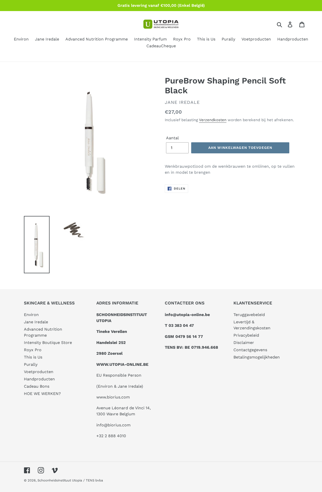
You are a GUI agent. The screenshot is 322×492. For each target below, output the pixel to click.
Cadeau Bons (36, 386)
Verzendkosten (212, 120)
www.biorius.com (113, 397)
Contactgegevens (250, 349)
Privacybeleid (246, 335)
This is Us (33, 357)
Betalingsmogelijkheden (256, 357)
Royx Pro (33, 349)
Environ (31, 314)
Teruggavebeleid (249, 314)
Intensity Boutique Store (48, 342)
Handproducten (39, 379)
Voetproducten (38, 371)
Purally (30, 364)
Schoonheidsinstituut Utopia (59, 480)
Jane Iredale (36, 322)
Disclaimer (243, 342)
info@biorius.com (113, 425)
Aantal (172, 138)
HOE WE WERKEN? (42, 393)
